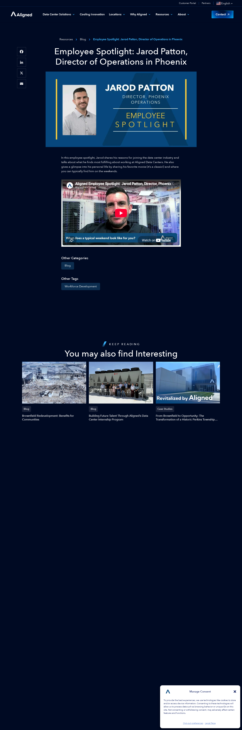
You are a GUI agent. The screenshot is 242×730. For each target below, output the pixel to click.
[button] (235, 691)
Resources (162, 14)
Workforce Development (81, 286)
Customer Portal (187, 3)
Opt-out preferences (193, 723)
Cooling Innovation (92, 14)
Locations (115, 14)
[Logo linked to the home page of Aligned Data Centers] (21, 14)
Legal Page (210, 723)
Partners (206, 3)
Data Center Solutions (57, 14)
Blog (68, 266)
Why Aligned (138, 14)
